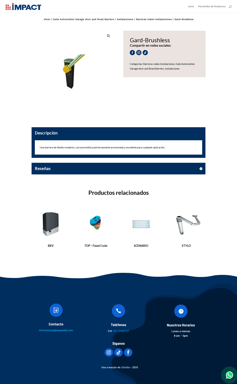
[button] (108, 36)
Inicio (191, 6)
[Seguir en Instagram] (138, 52)
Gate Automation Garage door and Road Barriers (83, 19)
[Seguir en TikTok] (145, 52)
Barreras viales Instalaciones (154, 19)
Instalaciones (125, 19)
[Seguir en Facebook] (132, 52)
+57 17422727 (121, 331)
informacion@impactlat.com (56, 330)
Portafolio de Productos (211, 6)
